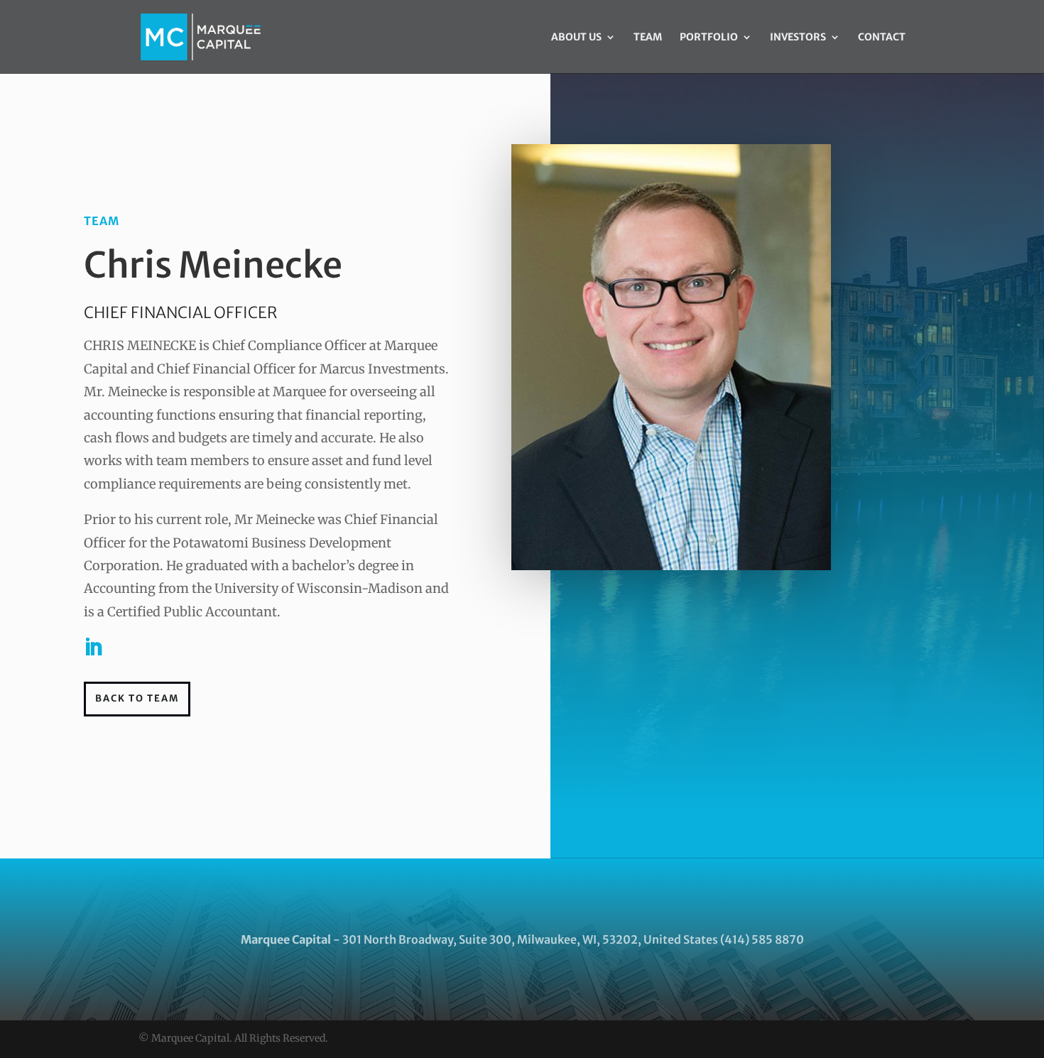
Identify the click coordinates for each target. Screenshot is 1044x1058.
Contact (882, 37)
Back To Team (137, 698)
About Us (576, 37)
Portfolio (709, 37)
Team (648, 37)
